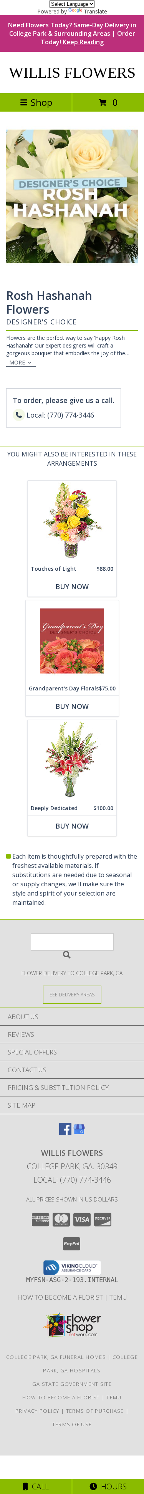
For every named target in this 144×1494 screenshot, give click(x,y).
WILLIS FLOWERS (72, 72)
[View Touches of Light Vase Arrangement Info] (72, 521)
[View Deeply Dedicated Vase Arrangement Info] (72, 760)
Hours (112, 1486)
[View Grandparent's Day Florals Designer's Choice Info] (72, 641)
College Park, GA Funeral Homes (56, 1357)
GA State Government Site (72, 1383)
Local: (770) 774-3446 (72, 1180)
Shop (41, 102)
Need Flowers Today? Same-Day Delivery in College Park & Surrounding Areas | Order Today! (72, 33)
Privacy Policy (37, 1410)
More (17, 362)
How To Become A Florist (60, 1297)
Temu (118, 1297)
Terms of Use (72, 1424)
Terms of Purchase (95, 1410)
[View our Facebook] (65, 1132)
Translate (95, 11)
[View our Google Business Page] (79, 1132)
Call (38, 1486)
